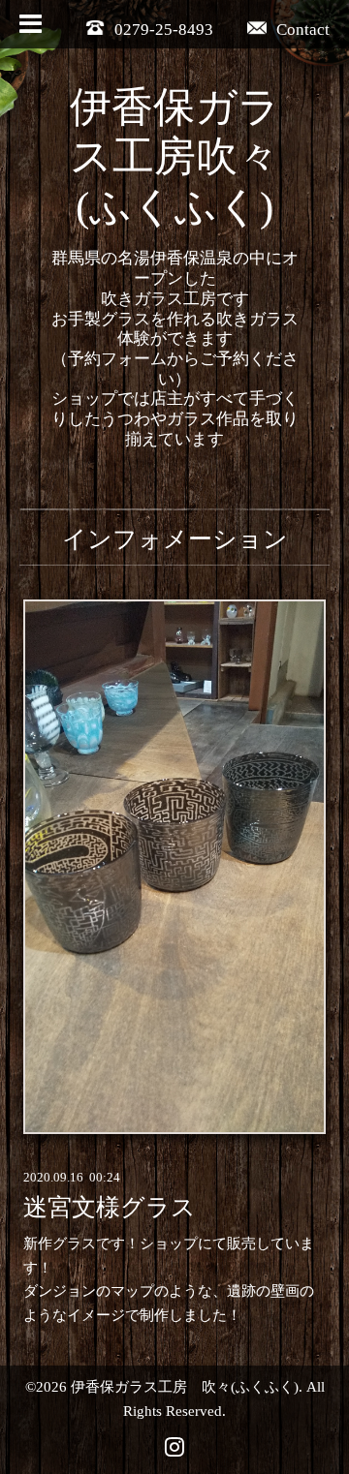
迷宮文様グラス (109, 1207)
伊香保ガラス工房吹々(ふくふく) (175, 157)
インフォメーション (175, 539)
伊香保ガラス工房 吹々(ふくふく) (185, 1386)
